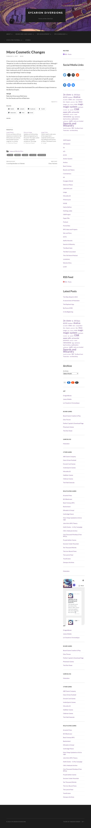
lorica (71, 104)
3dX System (66, 144)
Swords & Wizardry (69, 244)
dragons (68, 102)
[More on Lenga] (32, 138)
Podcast (65, 222)
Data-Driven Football (69, 460)
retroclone (67, 116)
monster (65, 109)
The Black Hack (79, 128)
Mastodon (66, 443)
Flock (56, 101)
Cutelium (33, 155)
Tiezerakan (66, 130)
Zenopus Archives (68, 562)
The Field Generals (68, 482)
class (70, 99)
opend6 (71, 109)
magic (80, 104)
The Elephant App (68, 304)
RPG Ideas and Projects (70, 229)
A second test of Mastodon (71, 300)
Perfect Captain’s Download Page (73, 423)
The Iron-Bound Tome (69, 551)
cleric (74, 99)
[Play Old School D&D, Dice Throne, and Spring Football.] (70, 622)
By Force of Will (68, 308)
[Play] (70, 595)
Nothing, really (67, 211)
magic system (70, 107)
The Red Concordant (69, 251)
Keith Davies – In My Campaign (72, 527)
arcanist (65, 99)
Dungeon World (68, 181)
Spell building (67, 119)
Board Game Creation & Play (72, 416)
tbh (73, 128)
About (8, 34)
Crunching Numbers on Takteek (15, 162)
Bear (21, 56)
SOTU (65, 237)
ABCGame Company (69, 456)
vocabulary (66, 259)
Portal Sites (66, 225)
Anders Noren (75, 821)
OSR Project (67, 214)
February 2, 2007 (12, 56)
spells (71, 121)
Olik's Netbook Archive (70, 531)
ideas (80, 102)
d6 (64, 177)
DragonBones (67, 395)
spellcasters (74, 119)
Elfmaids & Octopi (68, 510)
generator (73, 102)
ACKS (65, 97)
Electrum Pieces (68, 185)
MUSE (65, 203)
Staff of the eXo (67, 240)
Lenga (11, 151)
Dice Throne (67, 419)
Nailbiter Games (68, 475)
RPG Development (43, 34)
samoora (77, 117)
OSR (76, 109)
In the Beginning (68, 312)
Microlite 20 (67, 196)
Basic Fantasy (67, 166)
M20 (75, 104)
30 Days (77, 95)
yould (65, 266)
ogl (68, 109)
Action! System (67, 158)
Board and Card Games (24, 34)
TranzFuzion (67, 558)
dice (64, 102)
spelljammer (65, 121)
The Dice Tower (67, 431)
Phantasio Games (68, 427)
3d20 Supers (67, 140)
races (75, 114)
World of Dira (19, 151)
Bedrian (17, 155)
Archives (65, 371)
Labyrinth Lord (67, 188)
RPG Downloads (60, 34)
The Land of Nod (68, 555)
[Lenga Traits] (49, 138)
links (68, 104)
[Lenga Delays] (15, 138)
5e (72, 95)
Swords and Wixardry (69, 124)
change (25, 155)
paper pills (67, 112)
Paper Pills (66, 218)
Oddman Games (68, 479)
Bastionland (66, 506)
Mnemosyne (67, 199)
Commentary (67, 173)
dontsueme (42, 155)
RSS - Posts (67, 54)
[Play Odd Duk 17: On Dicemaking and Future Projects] (70, 595)
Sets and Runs (67, 233)
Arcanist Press (67, 495)
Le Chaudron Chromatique (71, 403)
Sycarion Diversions (45, 12)
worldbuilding (74, 130)
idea (77, 102)
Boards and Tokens (69, 170)
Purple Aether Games (69, 540)
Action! (10, 155)
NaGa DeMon (67, 207)
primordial (75, 112)
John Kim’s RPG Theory (70, 523)
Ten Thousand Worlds (69, 547)
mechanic (80, 107)
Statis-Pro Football (13, 40)
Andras (76, 97)
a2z (64, 151)
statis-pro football (78, 121)
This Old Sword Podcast (70, 255)
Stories (28, 40)
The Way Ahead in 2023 (70, 297)
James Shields (67, 399)
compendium (79, 99)
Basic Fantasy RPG (69, 503)
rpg (73, 117)
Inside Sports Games (69, 467)
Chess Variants (52, 162)
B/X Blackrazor (67, 499)
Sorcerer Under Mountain (71, 544)
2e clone (67, 94)
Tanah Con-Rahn (67, 128)
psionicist (66, 114)
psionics (71, 114)
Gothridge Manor (68, 514)
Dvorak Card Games (69, 464)
